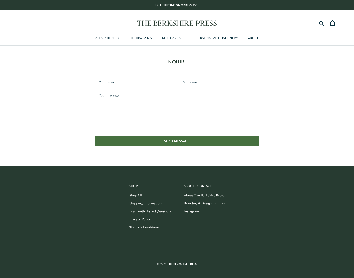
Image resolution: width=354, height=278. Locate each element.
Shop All (135, 195)
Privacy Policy (140, 219)
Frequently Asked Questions (150, 211)
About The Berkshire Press (204, 195)
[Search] (321, 23)
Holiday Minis (141, 38)
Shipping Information (145, 203)
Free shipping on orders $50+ (177, 4)
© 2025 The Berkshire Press (177, 263)
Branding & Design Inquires (204, 203)
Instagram (191, 211)
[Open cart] (332, 23)
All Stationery (107, 38)
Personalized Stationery (217, 38)
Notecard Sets (174, 38)
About (253, 38)
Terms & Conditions (144, 227)
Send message (177, 141)
